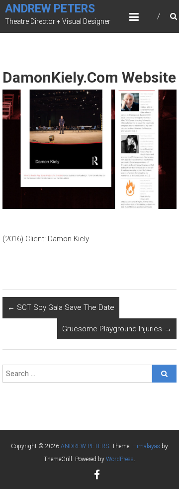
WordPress (120, 459)
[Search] (164, 374)
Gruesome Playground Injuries (117, 328)
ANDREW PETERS (50, 8)
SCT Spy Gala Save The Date (60, 307)
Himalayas (146, 446)
